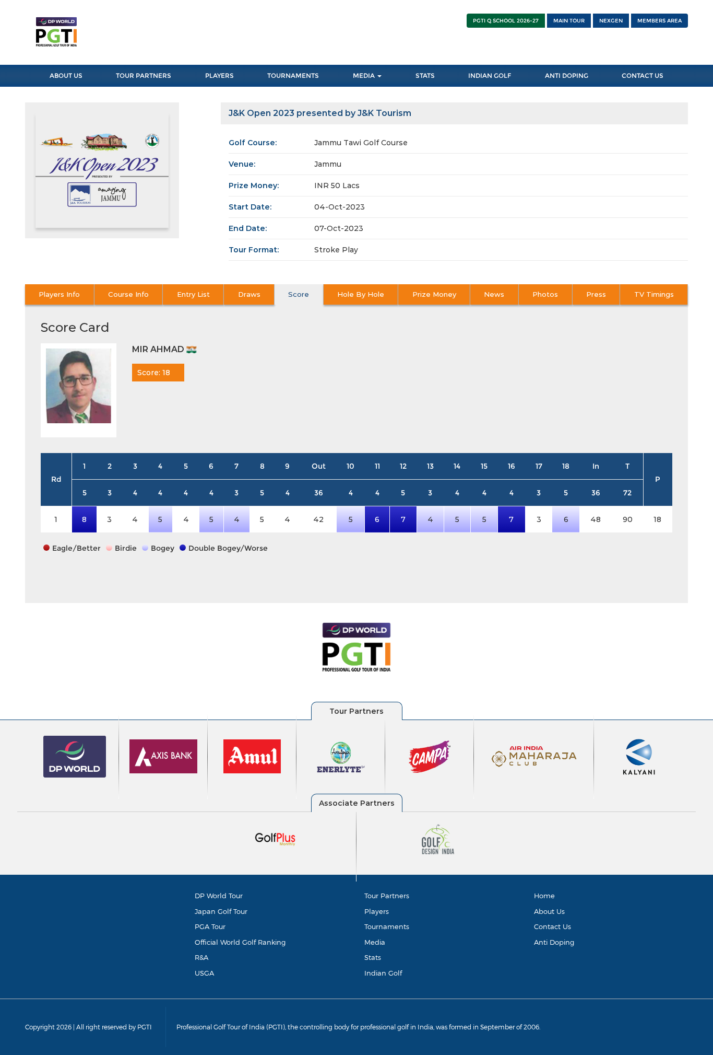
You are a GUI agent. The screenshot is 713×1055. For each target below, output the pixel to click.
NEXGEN (611, 20)
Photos (545, 294)
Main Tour (569, 20)
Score (298, 294)
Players (219, 75)
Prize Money (434, 294)
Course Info (128, 294)
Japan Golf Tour (221, 911)
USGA (204, 973)
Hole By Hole (360, 294)
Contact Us (642, 75)
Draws (249, 294)
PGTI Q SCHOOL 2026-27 (506, 20)
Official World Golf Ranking (240, 942)
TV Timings (654, 294)
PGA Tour (210, 926)
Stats (425, 75)
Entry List (193, 294)
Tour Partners (143, 75)
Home (544, 895)
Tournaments (293, 75)
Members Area (659, 20)
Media (364, 75)
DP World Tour (219, 895)
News (494, 294)
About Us (66, 75)
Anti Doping (566, 75)
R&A (201, 957)
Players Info (59, 294)
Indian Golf (489, 75)
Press (596, 294)
